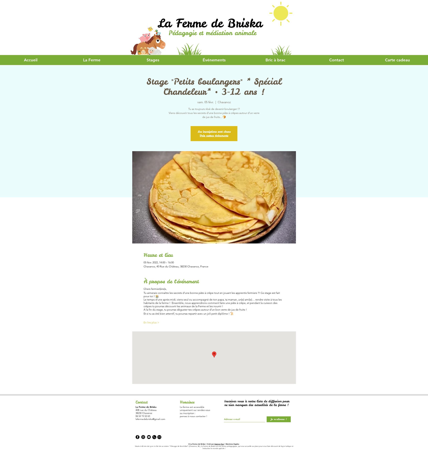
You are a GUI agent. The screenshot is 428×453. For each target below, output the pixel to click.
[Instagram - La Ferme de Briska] (143, 437)
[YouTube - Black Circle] (149, 437)
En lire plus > (151, 322)
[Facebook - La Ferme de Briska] (137, 437)
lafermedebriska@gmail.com (150, 419)
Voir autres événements (214, 135)
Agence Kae (219, 444)
